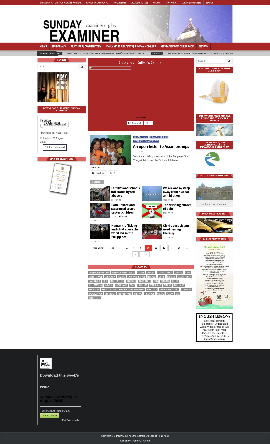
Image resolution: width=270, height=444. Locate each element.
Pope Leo (167, 285)
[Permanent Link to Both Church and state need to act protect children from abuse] (100, 210)
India (156, 281)
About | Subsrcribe (191, 2)
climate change (95, 276)
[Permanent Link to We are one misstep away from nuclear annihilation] (152, 193)
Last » (144, 254)
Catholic (151, 272)
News (43, 46)
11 (156, 248)
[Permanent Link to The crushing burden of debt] (152, 210)
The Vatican (149, 293)
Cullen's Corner (159, 137)
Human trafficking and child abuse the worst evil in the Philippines (124, 231)
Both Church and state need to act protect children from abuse (123, 210)
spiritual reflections (169, 289)
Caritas (141, 272)
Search (209, 2)
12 (164, 248)
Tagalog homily (95, 293)
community (110, 276)
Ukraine (160, 293)
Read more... (97, 182)
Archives (157, 2)
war (178, 293)
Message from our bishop (177, 46)
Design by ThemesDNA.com (135, 440)
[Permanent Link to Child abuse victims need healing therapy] (152, 231)
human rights (145, 281)
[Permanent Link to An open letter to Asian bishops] (110, 150)
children (178, 272)
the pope (138, 293)
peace (132, 285)
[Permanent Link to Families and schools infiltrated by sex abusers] (100, 193)
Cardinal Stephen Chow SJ (123, 272)
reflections (94, 289)
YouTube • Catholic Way (98, 2)
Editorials (59, 46)
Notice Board (121, 285)
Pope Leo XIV (179, 285)
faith (105, 281)
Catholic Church (165, 272)
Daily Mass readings (136, 276)
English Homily (184, 276)
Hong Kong (131, 281)
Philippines (142, 285)
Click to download (55, 147)
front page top (117, 281)
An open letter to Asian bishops (161, 146)
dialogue (152, 276)
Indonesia (165, 281)
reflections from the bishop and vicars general (123, 289)
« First (111, 248)
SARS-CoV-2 (152, 289)
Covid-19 (121, 276)
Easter (161, 276)
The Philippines (124, 293)
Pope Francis (155, 285)
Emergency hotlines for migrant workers (60, 2)
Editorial (171, 276)
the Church (110, 293)
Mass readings (95, 285)
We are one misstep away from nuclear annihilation (176, 191)
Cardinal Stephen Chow (99, 272)
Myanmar (108, 285)
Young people (95, 297)
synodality (186, 289)
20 (179, 248)
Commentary (140, 137)
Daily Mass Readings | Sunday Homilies (131, 46)
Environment (94, 281)
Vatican (170, 293)
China (187, 272)
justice (175, 281)
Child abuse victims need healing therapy (176, 229)
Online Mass (120, 2)
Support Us (172, 2)
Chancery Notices (139, 2)
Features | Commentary (86, 46)
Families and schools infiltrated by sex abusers (125, 191)
